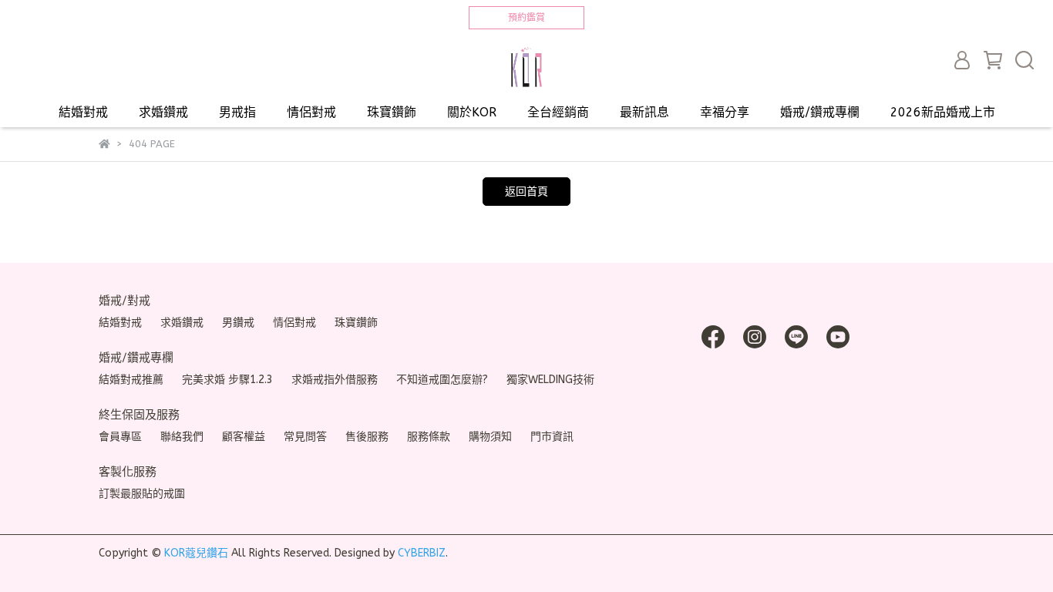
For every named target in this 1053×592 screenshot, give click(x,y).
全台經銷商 (558, 112)
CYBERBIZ (422, 553)
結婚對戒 (83, 112)
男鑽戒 (238, 322)
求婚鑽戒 (163, 112)
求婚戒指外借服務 (334, 379)
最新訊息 (644, 112)
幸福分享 (724, 112)
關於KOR (471, 112)
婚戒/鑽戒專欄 (820, 112)
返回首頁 (526, 191)
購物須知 (490, 436)
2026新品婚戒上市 (942, 112)
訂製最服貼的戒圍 (142, 493)
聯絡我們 (182, 436)
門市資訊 (552, 436)
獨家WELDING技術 (550, 379)
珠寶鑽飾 (391, 112)
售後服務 (367, 436)
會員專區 (120, 436)
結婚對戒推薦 (131, 379)
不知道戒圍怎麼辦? (442, 379)
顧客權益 (243, 436)
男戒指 (237, 112)
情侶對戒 (311, 112)
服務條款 (428, 436)
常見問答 (305, 436)
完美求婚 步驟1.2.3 (227, 379)
